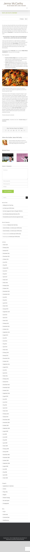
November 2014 (6, 294)
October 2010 (6, 390)
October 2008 (6, 460)
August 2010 (5, 396)
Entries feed (5, 514)
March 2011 (5, 375)
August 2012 (5, 335)
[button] (3, 158)
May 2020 (5, 265)
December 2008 (6, 454)
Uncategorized (6, 503)
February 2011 (6, 378)
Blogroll (4, 494)
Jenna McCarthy (6, 119)
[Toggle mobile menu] (27, 8)
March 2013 (5, 320)
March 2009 (5, 445)
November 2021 (6, 256)
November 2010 (6, 387)
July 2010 (5, 399)
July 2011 (5, 370)
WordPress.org (6, 520)
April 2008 (5, 475)
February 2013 (6, 323)
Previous (22, 19)
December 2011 (6, 358)
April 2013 (5, 317)
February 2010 (6, 413)
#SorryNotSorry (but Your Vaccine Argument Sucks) (13, 216)
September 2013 (6, 311)
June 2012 (5, 340)
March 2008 (5, 478)
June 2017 (5, 271)
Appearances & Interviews (8, 486)
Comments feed (6, 517)
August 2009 (5, 431)
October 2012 (6, 329)
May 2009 (5, 440)
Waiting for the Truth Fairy (8, 205)
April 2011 (5, 373)
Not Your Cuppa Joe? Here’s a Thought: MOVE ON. (13, 211)
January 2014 (5, 308)
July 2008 (5, 469)
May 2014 (5, 300)
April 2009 (5, 443)
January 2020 (5, 268)
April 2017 (5, 276)
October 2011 (6, 361)
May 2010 (5, 405)
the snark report (6, 500)
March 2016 (5, 282)
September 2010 (6, 393)
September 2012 (6, 332)
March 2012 (5, 349)
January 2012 (5, 355)
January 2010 (5, 416)
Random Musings (22, 119)
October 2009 (6, 425)
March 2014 (5, 306)
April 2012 (5, 346)
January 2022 (5, 250)
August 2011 (5, 367)
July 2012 (5, 338)
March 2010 (5, 410)
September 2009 (6, 428)
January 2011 (5, 381)
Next (26, 19)
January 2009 (5, 451)
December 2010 (6, 384)
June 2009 (5, 437)
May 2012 (5, 343)
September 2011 (6, 364)
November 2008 (6, 457)
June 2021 (5, 262)
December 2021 (6, 253)
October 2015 (6, 288)
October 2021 (6, 259)
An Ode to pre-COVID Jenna (8, 208)
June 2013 (5, 314)
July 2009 (5, 434)
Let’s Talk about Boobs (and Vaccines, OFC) (11, 214)
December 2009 (6, 419)
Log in (4, 511)
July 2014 (5, 297)
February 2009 (6, 448)
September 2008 (6, 463)
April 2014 (5, 303)
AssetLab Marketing (20, 539)
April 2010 (5, 408)
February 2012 (6, 352)
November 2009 (6, 422)
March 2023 (5, 244)
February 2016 (6, 285)
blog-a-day (5, 491)
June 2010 (5, 402)
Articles (4, 488)
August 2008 (5, 466)
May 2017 (5, 273)
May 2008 (5, 472)
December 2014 (6, 291)
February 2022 (6, 247)
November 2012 (6, 326)
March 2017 (5, 279)
